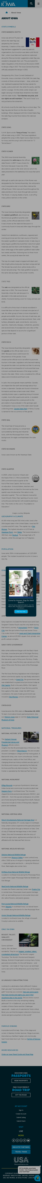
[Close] (34, 568)
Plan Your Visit (21, 611)
